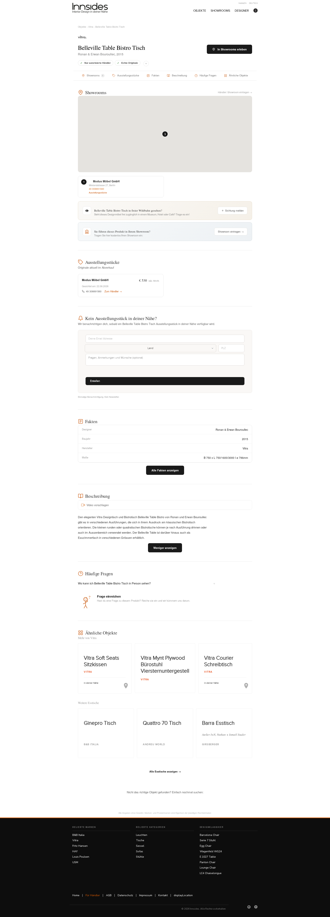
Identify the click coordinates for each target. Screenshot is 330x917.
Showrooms (220, 11)
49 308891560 (96, 188)
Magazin (243, 3)
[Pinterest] (256, 906)
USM (75, 862)
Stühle (140, 857)
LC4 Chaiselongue (211, 873)
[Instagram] (249, 906)
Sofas (139, 851)
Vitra (90, 26)
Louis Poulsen (80, 857)
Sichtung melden (234, 210)
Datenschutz (125, 895)
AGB (109, 895)
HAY (75, 851)
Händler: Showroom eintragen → (235, 92)
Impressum (145, 895)
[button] (165, 134)
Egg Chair (205, 846)
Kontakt (163, 895)
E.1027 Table (208, 857)
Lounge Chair (208, 867)
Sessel (140, 846)
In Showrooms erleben (232, 49)
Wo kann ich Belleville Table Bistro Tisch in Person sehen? (146, 583)
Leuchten (141, 835)
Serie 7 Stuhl (208, 840)
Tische (140, 840)
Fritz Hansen (80, 846)
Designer (242, 11)
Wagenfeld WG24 (211, 851)
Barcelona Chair (209, 835)
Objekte (199, 11)
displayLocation (183, 895)
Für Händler (93, 895)
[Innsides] (96, 8)
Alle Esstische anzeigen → (165, 771)
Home (75, 895)
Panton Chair (207, 862)
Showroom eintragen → (231, 231)
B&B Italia (78, 835)
